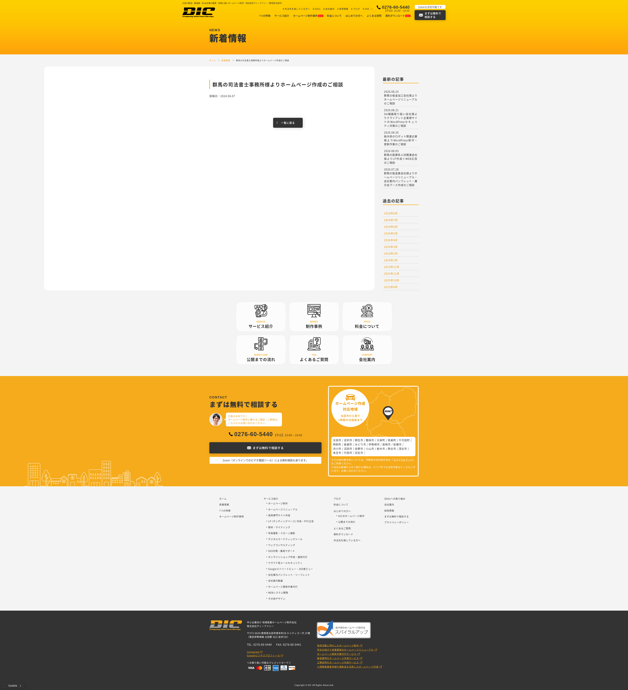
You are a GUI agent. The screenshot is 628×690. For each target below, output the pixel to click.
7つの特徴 (264, 15)
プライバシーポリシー (396, 522)
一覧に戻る (288, 123)
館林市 (370, 440)
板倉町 (348, 444)
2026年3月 (391, 247)
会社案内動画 (275, 580)
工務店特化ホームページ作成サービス (338, 662)
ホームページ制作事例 (305, 15)
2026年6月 (391, 227)
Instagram (253, 651)
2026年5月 (391, 233)
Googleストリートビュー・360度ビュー (290, 568)
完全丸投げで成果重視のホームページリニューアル (345, 649)
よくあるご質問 (342, 528)
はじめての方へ (354, 15)
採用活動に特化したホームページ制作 (338, 645)
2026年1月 (391, 260)
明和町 (337, 444)
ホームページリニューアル (283, 509)
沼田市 (348, 449)
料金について (334, 15)
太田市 (337, 440)
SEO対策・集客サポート (281, 550)
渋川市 (337, 449)
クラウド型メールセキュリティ (285, 562)
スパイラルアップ (403, 459)
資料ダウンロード (395, 15)
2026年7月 (391, 220)
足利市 (348, 440)
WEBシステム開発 (278, 592)
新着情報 (224, 504)
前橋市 (397, 444)
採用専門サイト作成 (279, 515)
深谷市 (403, 449)
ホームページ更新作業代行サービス (337, 654)
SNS (367, 8)
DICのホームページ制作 (351, 516)
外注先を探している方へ (297, 8)
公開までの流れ (346, 521)
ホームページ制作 (278, 503)
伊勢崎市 (374, 444)
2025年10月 (391, 280)
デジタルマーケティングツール (285, 539)
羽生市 (359, 453)
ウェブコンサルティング (281, 545)
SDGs (318, 8)
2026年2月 (391, 253)
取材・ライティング (279, 527)
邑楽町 (392, 440)
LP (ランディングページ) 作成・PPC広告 (291, 521)
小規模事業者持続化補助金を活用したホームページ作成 (348, 666)
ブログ (356, 8)
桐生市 (359, 440)
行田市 (348, 453)
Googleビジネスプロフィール (263, 655)
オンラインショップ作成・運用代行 (287, 557)
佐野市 (359, 449)
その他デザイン (276, 598)
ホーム (223, 498)
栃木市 (381, 449)
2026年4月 (391, 240)
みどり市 (360, 444)
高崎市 (386, 444)
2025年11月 (391, 273)
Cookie (13, 685)
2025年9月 (391, 287)
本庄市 (337, 453)
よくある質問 (374, 15)
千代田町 (404, 440)
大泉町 (381, 440)
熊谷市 (392, 449)
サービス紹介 (281, 15)
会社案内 (329, 8)
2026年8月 (391, 213)
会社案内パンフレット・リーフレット (289, 574)
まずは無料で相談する (396, 516)
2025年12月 (391, 267)
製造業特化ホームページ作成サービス (338, 658)
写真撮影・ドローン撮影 (281, 533)
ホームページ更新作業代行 (283, 586)
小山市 (370, 449)
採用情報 (343, 8)
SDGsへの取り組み (394, 498)
